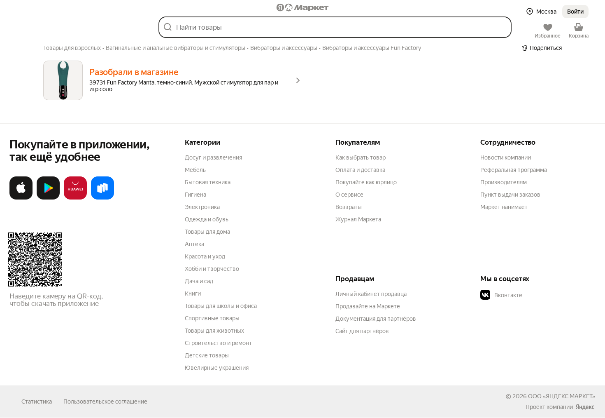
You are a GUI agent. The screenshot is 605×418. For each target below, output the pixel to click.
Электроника (202, 207)
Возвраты (348, 207)
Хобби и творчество (212, 268)
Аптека (194, 244)
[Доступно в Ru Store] (102, 198)
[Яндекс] (585, 407)
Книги (193, 293)
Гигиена (195, 194)
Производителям (503, 182)
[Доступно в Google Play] (48, 198)
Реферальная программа (513, 170)
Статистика (36, 401)
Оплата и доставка (360, 170)
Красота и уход (205, 256)
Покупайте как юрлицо (366, 182)
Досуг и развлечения (213, 157)
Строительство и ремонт (218, 343)
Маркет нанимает (504, 207)
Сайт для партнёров (362, 331)
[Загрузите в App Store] (21, 198)
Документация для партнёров (375, 318)
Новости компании (505, 157)
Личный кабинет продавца (371, 294)
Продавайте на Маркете (367, 306)
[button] (575, 11)
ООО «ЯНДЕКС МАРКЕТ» (561, 396)
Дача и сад (199, 281)
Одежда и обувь (206, 219)
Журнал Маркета (358, 219)
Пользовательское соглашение (105, 401)
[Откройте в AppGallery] (75, 198)
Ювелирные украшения (217, 367)
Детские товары (207, 355)
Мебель (195, 170)
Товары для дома (207, 231)
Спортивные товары (212, 318)
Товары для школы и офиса (221, 306)
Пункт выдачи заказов (510, 194)
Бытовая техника (207, 182)
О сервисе (349, 194)
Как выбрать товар (360, 157)
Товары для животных (214, 330)
